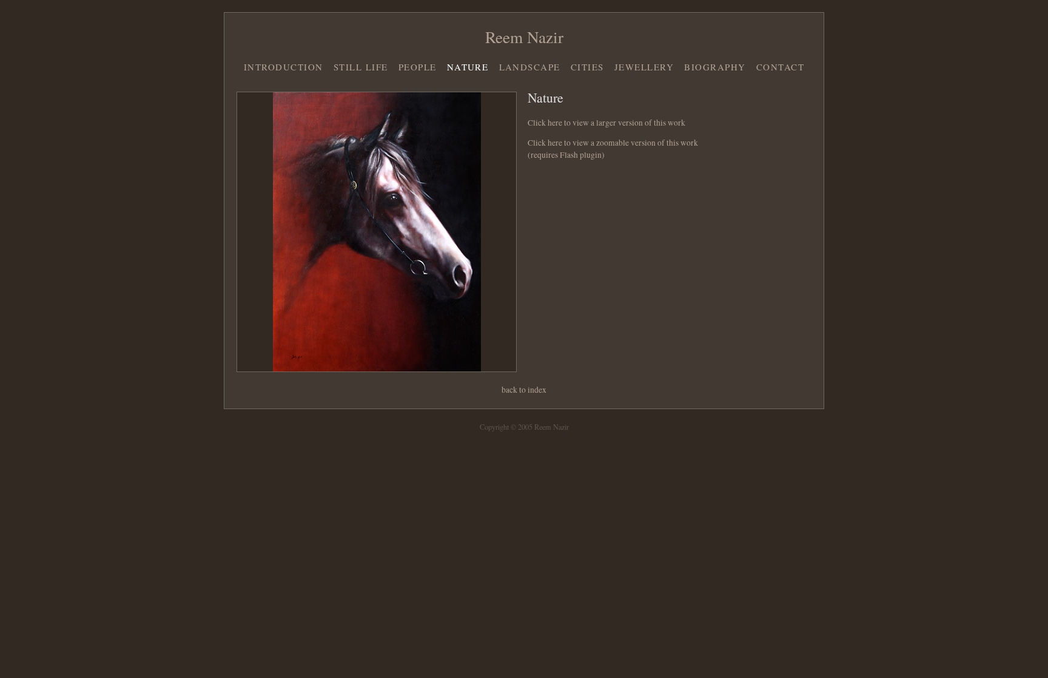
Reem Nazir (524, 36)
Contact (780, 67)
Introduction (283, 67)
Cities (587, 67)
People (417, 67)
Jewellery (644, 67)
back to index (524, 389)
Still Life (361, 67)
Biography (714, 67)
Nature (468, 67)
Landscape (529, 67)
